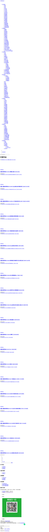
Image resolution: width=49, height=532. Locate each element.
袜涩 (5, 5)
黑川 (5, 81)
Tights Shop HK (6, 139)
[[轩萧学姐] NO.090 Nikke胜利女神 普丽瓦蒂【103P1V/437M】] (11, 174)
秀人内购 (5, 143)
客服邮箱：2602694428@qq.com (7, 492)
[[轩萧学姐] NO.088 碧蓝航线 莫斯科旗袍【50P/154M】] (9, 204)
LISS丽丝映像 (6, 69)
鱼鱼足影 (5, 111)
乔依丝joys (6, 120)
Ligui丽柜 (5, 57)
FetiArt (5, 55)
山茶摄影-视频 (6, 135)
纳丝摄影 (5, 14)
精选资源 (5, 145)
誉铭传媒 (5, 32)
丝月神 (7, 146)
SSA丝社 (5, 11)
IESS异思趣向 (6, 62)
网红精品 (3, 74)
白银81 (5, 84)
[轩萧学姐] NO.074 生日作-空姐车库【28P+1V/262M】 (13, 423)
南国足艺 (5, 34)
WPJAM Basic (7, 530)
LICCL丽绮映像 (7, 72)
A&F (5, 125)
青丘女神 (5, 17)
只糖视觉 (5, 36)
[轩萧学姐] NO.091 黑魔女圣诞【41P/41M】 (10, 171)
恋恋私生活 (2, 0)
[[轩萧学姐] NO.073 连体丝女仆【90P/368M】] (8, 426)
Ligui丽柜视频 (6, 136)
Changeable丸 (8, 147)
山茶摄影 (5, 19)
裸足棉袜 (3, 479)
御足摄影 (5, 110)
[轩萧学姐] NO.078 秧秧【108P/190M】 (9, 364)
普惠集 (7, 64)
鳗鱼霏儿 (5, 86)
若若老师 (5, 116)
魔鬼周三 (7, 66)
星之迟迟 (5, 89)
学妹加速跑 (6, 23)
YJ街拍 (5, 100)
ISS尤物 (5, 9)
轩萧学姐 (5, 91)
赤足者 (5, 30)
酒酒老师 (5, 117)
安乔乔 (5, 102)
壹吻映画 (5, 56)
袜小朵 (5, 101)
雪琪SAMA (6, 94)
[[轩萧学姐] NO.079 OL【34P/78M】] (6, 337)
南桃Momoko (6, 96)
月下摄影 (5, 109)
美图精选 (5, 88)
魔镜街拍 (5, 118)
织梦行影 (5, 35)
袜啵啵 (5, 29)
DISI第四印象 (6, 70)
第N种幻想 (8, 67)
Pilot (5, 99)
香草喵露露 (6, 93)
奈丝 (5, 7)
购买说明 (3, 467)
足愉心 (5, 103)
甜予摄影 (5, 112)
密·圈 (5, 141)
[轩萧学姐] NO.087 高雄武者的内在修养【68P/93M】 (12, 230)
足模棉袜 (3, 28)
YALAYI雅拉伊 (6, 71)
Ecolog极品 (6, 40)
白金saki (5, 85)
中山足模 (5, 38)
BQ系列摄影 (6, 41)
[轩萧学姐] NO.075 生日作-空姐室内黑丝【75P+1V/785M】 (14, 408)
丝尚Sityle (5, 58)
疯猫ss (5, 83)
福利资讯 (3, 140)
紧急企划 (7, 79)
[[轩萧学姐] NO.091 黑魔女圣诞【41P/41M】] (8, 159)
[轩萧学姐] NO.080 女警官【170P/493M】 (9, 334)
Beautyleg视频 (6, 137)
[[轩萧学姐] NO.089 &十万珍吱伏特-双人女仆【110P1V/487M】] (11, 189)
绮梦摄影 (5, 108)
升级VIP (3, 473)
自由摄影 (5, 113)
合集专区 (5, 148)
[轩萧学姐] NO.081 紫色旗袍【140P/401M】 (10, 319)
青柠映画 (5, 31)
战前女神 (5, 33)
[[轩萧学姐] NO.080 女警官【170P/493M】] (7, 322)
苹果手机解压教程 (5, 484)
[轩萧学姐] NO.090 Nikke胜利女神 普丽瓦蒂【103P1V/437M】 (15, 186)
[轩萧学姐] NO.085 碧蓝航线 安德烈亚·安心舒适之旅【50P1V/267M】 (15, 260)
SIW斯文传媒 (6, 26)
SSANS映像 (6, 60)
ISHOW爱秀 (6, 61)
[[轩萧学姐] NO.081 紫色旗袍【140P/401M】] (8, 307)
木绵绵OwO (6, 95)
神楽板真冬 (6, 92)
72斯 (5, 52)
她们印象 (5, 107)
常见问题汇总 (4, 483)
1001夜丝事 (8, 68)
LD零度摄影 (6, 25)
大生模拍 (5, 21)
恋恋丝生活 (4, 477)
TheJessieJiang (6, 138)
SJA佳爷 (5, 10)
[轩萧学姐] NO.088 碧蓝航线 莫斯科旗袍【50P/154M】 (12, 216)
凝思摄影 (5, 105)
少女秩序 (7, 77)
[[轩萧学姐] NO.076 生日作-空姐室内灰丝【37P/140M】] (9, 381)
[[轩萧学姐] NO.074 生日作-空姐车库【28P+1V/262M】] (9, 411)
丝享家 (7, 65)
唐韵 (5, 53)
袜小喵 (5, 8)
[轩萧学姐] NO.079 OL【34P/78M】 (8, 349)
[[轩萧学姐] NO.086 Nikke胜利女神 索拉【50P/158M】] (9, 233)
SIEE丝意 (5, 12)
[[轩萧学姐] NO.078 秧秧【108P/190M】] (7, 352)
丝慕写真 (5, 16)
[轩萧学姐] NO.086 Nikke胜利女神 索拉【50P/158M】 (12, 245)
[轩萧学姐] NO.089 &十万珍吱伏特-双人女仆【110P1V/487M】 (15, 201)
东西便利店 (6, 24)
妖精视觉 (5, 15)
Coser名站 (6, 75)
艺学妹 (5, 142)
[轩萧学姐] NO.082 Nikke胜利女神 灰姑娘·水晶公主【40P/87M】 (14, 304)
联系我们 (3, 468)
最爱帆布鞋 (6, 121)
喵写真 (7, 76)
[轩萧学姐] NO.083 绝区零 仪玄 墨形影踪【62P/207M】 (12, 290)
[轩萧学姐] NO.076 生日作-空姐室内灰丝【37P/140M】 (12, 393)
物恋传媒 (5, 18)
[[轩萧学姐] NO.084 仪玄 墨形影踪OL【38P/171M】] (9, 263)
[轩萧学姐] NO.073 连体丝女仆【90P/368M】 (10, 438)
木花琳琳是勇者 (7, 97)
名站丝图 (3, 51)
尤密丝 (5, 54)
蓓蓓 (5, 82)
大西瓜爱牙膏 (6, 27)
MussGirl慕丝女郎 (7, 73)
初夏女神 (5, 114)
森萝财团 (5, 20)
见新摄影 (5, 37)
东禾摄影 (5, 104)
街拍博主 (3, 98)
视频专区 (3, 124)
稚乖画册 (7, 78)
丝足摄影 (3, 4)
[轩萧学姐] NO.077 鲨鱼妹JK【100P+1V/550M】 (12, 378)
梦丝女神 (5, 13)
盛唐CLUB (6, 59)
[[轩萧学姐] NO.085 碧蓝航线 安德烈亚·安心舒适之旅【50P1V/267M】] (12, 248)
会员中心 (3, 472)
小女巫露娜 (6, 122)
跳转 (12, 462)
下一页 (3, 461)
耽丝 (7, 63)
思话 (5, 6)
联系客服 (3, 491)
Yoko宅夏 (5, 87)
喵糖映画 (7, 80)
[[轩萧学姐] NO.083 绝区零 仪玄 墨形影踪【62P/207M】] (10, 278)
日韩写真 (5, 144)
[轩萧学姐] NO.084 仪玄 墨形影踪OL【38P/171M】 (11, 275)
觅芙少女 (5, 115)
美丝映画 (5, 22)
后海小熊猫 (6, 123)
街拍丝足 (5, 119)
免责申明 (3, 466)
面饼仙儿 (5, 90)
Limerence (5, 39)
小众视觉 (5, 106)
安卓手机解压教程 (5, 485)
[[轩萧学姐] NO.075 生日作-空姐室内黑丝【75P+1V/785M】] (10, 396)
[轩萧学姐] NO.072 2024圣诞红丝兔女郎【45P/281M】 (12, 452)
